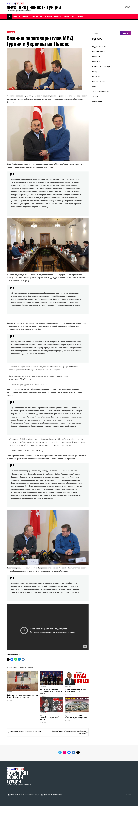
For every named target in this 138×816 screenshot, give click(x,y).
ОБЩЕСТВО (16, 16)
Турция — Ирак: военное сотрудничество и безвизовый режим (51, 691)
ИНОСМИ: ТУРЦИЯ (99, 52)
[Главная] (9, 16)
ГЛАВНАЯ (127, 7)
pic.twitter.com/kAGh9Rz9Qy (61, 445)
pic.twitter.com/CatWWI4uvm (20, 379)
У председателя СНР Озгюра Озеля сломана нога (75, 690)
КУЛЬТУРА (57, 16)
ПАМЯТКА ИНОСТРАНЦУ (101, 67)
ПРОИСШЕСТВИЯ (37, 16)
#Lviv (58, 367)
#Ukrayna (72, 367)
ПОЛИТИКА (25, 16)
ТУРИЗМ (66, 16)
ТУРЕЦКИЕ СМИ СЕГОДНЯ (101, 92)
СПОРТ (73, 16)
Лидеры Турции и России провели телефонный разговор (69, 732)
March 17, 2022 (45, 385)
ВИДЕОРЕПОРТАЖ (99, 47)
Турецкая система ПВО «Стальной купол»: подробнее (76, 717)
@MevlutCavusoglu (49, 439)
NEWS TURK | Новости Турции (34, 7)
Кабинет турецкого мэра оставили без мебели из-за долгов (22, 696)
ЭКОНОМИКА (48, 16)
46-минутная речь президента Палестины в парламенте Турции (51, 717)
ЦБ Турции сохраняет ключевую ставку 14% (25, 731)
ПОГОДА (80, 16)
